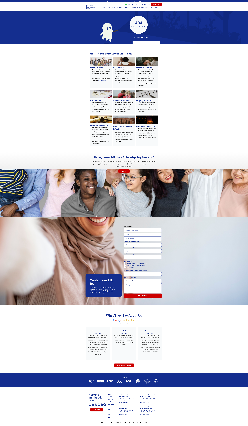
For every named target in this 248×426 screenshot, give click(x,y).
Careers (110, 396)
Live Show (141, 7)
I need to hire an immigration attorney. (135, 265)
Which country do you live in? (132, 254)
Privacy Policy (128, 422)
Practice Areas (111, 7)
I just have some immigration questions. (136, 263)
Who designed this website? (140, 422)
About (104, 7)
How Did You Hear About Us (131, 277)
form (140, 1)
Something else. (130, 267)
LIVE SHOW (97, 410)
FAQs (109, 414)
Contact (157, 7)
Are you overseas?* (129, 247)
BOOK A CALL (156, 4)
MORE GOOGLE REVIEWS (124, 365)
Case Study (127, 7)
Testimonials (134, 7)
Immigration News (148, 7)
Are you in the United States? (132, 241)
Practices (110, 399)
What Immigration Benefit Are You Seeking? (136, 270)
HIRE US (124, 171)
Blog (109, 409)
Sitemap (110, 417)
